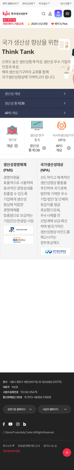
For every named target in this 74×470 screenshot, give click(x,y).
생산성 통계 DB (34, 148)
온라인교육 (27, 3)
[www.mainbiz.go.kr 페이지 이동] (18, 240)
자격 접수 (43, 3)
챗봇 (58, 14)
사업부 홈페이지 (50, 409)
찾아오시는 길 (50, 445)
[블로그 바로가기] (24, 424)
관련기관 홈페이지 (16, 409)
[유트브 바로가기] (10, 424)
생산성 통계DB (14, 103)
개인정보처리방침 (11, 451)
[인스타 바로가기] (18, 424)
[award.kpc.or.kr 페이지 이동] (55, 251)
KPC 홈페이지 (10, 3)
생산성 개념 (12, 93)
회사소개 (7, 445)
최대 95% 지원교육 (13, 24)
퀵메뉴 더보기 (67, 452)
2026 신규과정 (39, 24)
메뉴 (67, 13)
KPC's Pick (61, 24)
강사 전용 (64, 3)
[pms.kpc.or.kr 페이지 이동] (18, 230)
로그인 (50, 13)
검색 (43, 13)
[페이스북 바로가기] (4, 424)
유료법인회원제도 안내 (29, 445)
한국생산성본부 (15, 13)
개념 (9, 146)
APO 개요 (11, 113)
